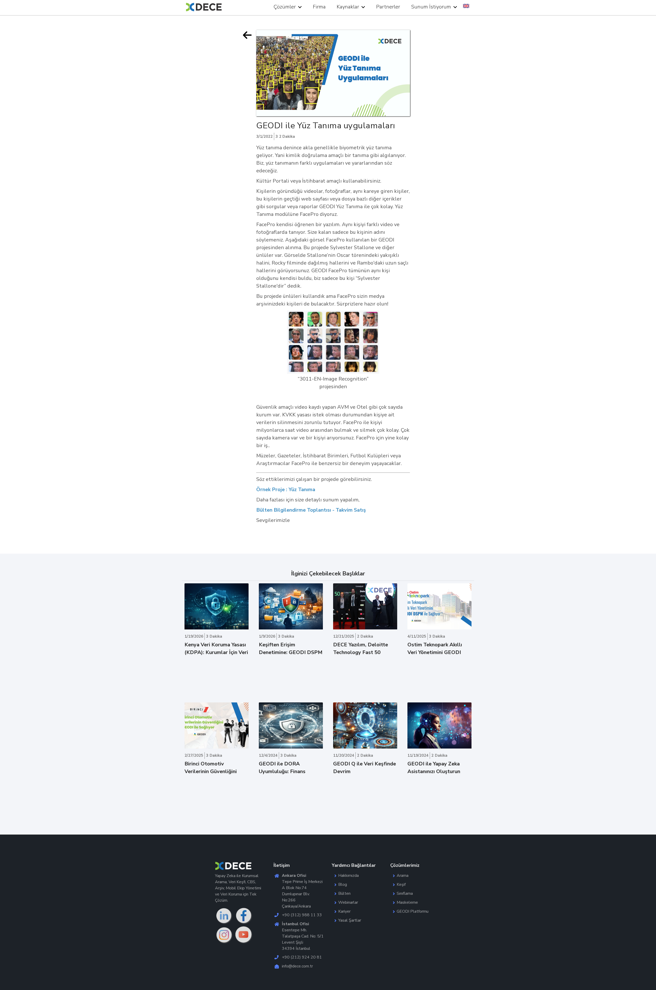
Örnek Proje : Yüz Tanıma (285, 489)
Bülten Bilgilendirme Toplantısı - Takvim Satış (311, 510)
